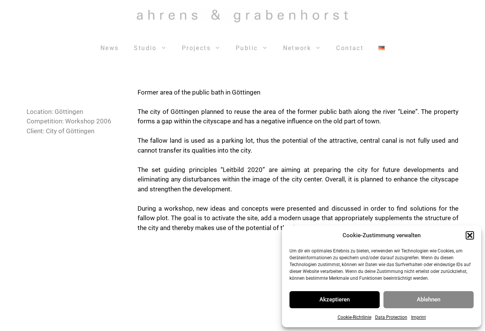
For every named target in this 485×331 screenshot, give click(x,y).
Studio (145, 48)
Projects (196, 48)
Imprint (418, 317)
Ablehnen (428, 299)
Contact (349, 48)
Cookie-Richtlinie (354, 317)
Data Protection (391, 317)
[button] (470, 235)
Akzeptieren (334, 299)
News (109, 48)
